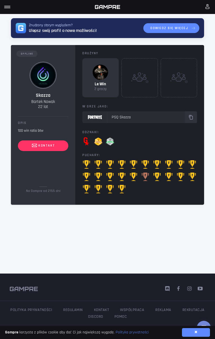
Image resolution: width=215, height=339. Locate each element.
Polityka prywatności (31, 309)
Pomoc (120, 316)
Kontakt (46, 145)
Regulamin (73, 309)
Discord (95, 316)
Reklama (163, 309)
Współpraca (132, 309)
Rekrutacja (194, 309)
